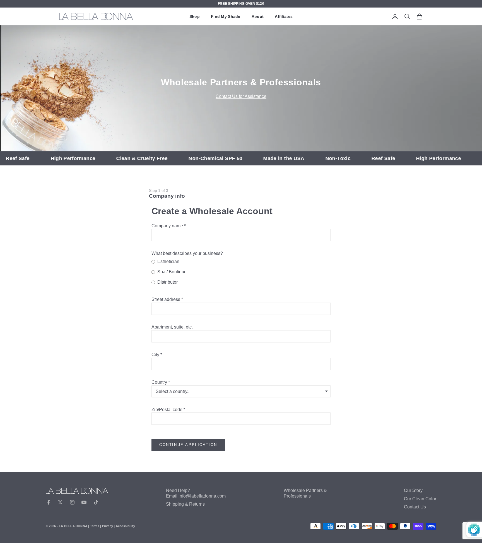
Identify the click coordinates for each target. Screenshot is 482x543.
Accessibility (125, 526)
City (155, 354)
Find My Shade (225, 16)
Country (159, 382)
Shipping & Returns (185, 504)
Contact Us (415, 507)
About (258, 16)
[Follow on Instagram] (72, 502)
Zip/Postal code (166, 409)
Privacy (107, 526)
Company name (167, 225)
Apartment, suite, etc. (172, 327)
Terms (94, 526)
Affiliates (284, 16)
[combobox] (241, 309)
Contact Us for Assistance (241, 96)
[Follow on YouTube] (84, 502)
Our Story (413, 490)
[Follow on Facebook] (48, 502)
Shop (194, 16)
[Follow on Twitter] (60, 502)
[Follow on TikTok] (96, 502)
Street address (165, 299)
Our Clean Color (420, 498)
